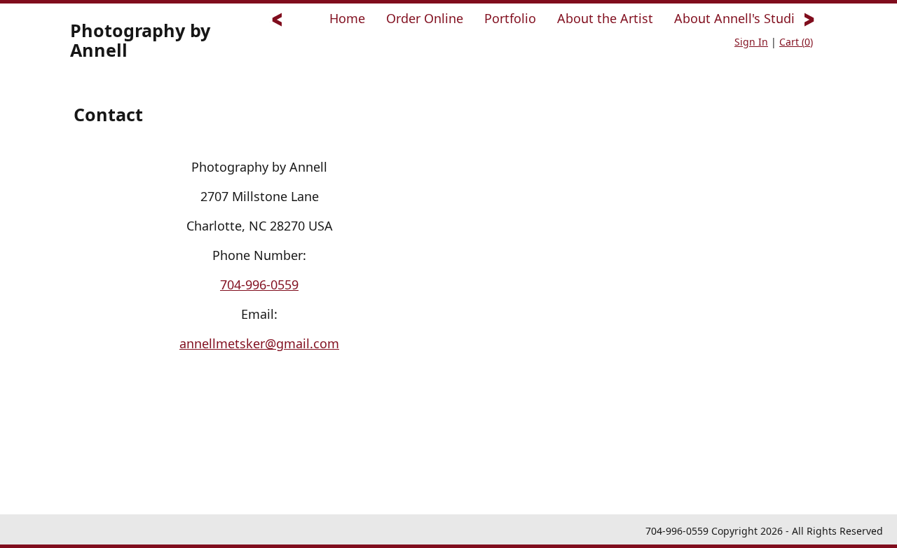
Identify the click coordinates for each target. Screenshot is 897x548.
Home (347, 18)
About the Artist (605, 18)
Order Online (424, 18)
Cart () (796, 41)
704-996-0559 (259, 284)
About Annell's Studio (738, 18)
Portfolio (510, 18)
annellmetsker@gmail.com (259, 343)
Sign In (751, 41)
